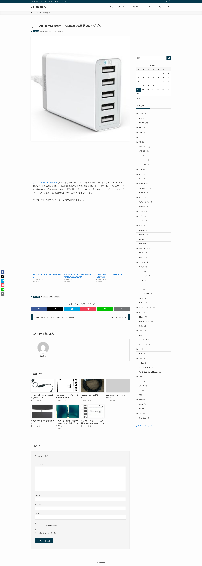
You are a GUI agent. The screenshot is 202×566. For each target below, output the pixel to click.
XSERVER (144, 340)
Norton (143, 257)
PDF (142, 169)
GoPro (142, 363)
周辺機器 (36, 31)
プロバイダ (144, 331)
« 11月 (138, 98)
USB (51, 297)
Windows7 (144, 193)
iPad (142, 118)
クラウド (143, 225)
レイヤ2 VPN (146, 294)
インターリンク (146, 344)
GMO (142, 335)
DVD (142, 127)
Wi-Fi (142, 298)
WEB (142, 174)
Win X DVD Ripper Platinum (150, 372)
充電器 (57, 297)
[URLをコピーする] (122, 309)
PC (141, 142)
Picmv (142, 409)
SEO (142, 179)
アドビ (142, 216)
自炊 (142, 413)
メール (38, 504)
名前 (37, 495)
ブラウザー (144, 312)
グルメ (143, 386)
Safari (142, 326)
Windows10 (145, 188)
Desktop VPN (146, 276)
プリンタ (144, 160)
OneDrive (143, 243)
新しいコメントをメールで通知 (46, 526)
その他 (143, 211)
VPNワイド (145, 289)
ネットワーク (145, 262)
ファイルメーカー (147, 307)
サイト (37, 513)
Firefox (143, 317)
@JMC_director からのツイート (147, 426)
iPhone (143, 123)
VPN (142, 271)
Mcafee (143, 253)
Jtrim (142, 404)
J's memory (38, 6)
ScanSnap (144, 418)
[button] (39, 309)
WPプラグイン (145, 202)
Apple (142, 114)
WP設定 (143, 206)
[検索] (169, 1)
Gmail (142, 354)
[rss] (166, 1)
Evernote (143, 234)
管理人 (43, 356)
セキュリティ (145, 248)
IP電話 (143, 267)
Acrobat (143, 221)
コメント (39, 464)
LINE (142, 137)
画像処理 (143, 399)
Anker (46, 297)
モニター (144, 165)
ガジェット (144, 147)
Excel (142, 132)
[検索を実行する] (168, 58)
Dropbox (143, 230)
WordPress (144, 197)
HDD (143, 156)
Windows (144, 183)
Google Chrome (146, 321)
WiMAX (143, 303)
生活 (142, 377)
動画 (142, 358)
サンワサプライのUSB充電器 (45, 183)
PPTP (143, 285)
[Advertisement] (80, 164)
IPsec (143, 280)
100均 (142, 381)
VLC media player (146, 367)
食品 (142, 395)
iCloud (142, 239)
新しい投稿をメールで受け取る (46, 533)
